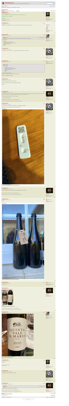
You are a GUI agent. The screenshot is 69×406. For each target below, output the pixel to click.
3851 (48, 62)
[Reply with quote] (44, 12)
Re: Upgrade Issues (5, 34)
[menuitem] (6, 6)
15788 (48, 18)
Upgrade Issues (4, 9)
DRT (3, 13)
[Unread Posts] (3, 3)
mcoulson (47, 55)
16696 (48, 98)
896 (47, 200)
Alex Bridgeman (5, 92)
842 (47, 87)
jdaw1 (46, 28)
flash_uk (4, 35)
